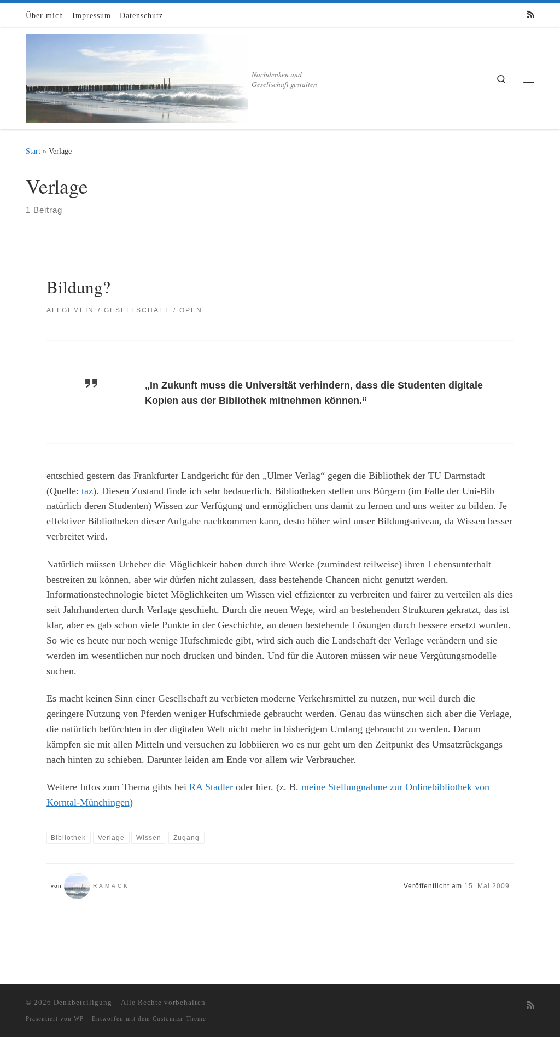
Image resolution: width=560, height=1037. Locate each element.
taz (87, 490)
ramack (111, 886)
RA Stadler (211, 786)
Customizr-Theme (179, 1018)
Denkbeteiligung (83, 1002)
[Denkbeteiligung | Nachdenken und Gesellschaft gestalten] (137, 75)
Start (33, 151)
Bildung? (78, 286)
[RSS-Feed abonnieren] (530, 15)
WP (79, 1018)
